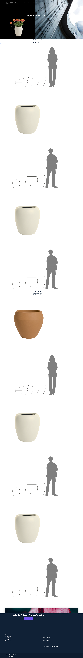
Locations (52, 2)
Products (35, 2)
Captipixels (12, 656)
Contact (58, 2)
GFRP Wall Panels (43, 2)
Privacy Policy (8, 640)
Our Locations (8, 636)
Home (24, 2)
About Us (7, 637)
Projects (7, 639)
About (29, 2)
